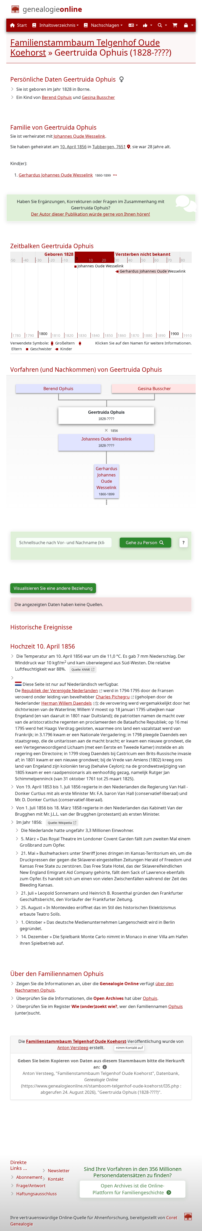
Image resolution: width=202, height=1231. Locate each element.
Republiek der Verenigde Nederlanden (60, 690)
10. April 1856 (73, 147)
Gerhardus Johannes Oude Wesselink (56, 175)
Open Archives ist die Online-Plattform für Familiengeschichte (129, 1189)
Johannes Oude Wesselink (79, 136)
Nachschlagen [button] (104, 25)
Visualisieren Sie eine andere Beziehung (53, 588)
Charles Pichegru (113, 697)
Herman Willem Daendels (66, 703)
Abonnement (29, 1177)
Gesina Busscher (98, 97)
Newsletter (59, 1171)
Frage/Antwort (31, 1185)
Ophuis (150, 998)
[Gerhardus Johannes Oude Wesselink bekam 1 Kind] (115, 175)
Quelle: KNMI (81, 669)
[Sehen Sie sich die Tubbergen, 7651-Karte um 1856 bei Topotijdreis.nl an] (128, 147)
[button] (132, 25)
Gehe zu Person (142, 542)
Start (21, 25)
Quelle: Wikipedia (60, 823)
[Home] (188, 1216)
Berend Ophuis (57, 97)
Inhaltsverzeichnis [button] (56, 25)
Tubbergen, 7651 (109, 147)
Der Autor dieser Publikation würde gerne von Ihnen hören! (90, 214)
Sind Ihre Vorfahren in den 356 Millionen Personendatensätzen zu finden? (132, 1172)
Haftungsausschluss (36, 1194)
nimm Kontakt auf (129, 1048)
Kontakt (56, 1179)
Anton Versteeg (72, 1047)
